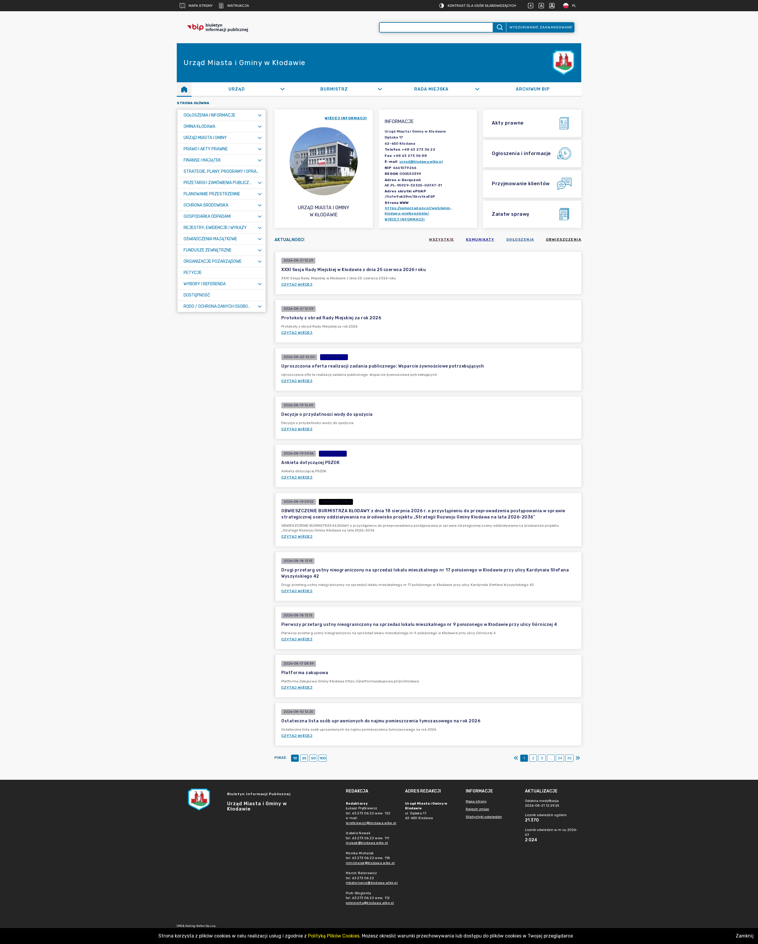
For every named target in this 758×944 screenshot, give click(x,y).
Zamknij (745, 936)
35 (569, 758)
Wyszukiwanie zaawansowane (541, 27)
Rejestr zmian (477, 809)
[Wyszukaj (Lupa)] (499, 27)
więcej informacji (346, 118)
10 (295, 758)
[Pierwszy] (516, 758)
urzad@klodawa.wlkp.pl (421, 162)
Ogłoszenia (520, 239)
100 (322, 758)
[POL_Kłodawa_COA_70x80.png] (563, 62)
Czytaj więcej (297, 284)
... (551, 758)
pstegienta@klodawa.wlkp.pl (370, 903)
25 (304, 758)
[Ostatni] (577, 758)
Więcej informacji (405, 219)
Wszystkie (441, 239)
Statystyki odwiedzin (484, 817)
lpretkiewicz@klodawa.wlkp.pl (371, 823)
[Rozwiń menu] (259, 115)
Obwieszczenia (564, 239)
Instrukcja (238, 6)
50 (313, 758)
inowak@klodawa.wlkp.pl (367, 843)
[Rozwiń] (282, 89)
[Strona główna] (184, 89)
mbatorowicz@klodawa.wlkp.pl (372, 883)
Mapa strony (201, 6)
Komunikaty (480, 239)
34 (560, 758)
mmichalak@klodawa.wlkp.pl (370, 863)
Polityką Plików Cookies (333, 936)
